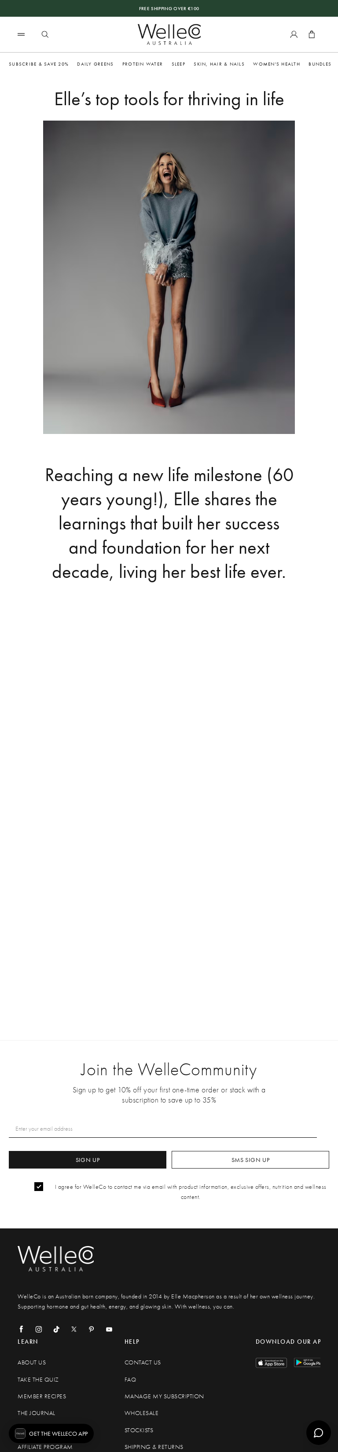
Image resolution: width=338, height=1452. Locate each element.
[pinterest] (91, 1329)
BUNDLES (320, 64)
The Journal (36, 1413)
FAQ (130, 1379)
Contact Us (143, 1362)
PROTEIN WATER (142, 64)
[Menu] (21, 34)
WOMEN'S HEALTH (276, 64)
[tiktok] (56, 1329)
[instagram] (38, 1329)
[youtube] (109, 1329)
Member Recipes (42, 1396)
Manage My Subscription (164, 1396)
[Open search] (45, 34)
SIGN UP (88, 1160)
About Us (32, 1362)
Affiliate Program (45, 1447)
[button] (51, 1433)
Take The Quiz (38, 1379)
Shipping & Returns (154, 1447)
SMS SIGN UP (250, 1160)
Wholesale (142, 1413)
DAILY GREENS (95, 64)
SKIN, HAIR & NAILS (219, 64)
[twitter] (73, 1329)
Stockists (139, 1430)
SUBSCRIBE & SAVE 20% (39, 64)
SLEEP (178, 64)
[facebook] (21, 1329)
